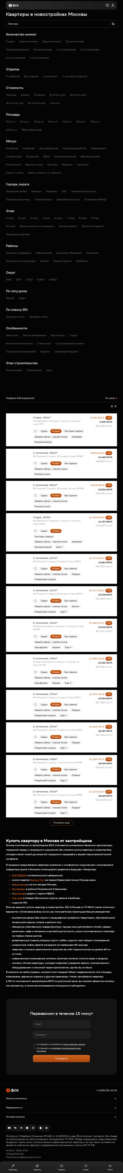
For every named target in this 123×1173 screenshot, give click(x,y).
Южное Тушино (62, 261)
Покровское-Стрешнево (21, 261)
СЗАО (29, 279)
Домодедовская (48, 148)
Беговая (52, 164)
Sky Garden (18, 889)
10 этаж (10, 226)
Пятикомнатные (42, 49)
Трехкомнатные (75, 41)
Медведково (98, 148)
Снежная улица (43, 199)
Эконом (55, 103)
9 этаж (95, 218)
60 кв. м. (53, 121)
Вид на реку (58, 335)
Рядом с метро (14, 172)
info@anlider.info (15, 1153)
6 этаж (58, 218)
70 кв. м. (67, 121)
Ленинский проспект (83, 191)
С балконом (44, 343)
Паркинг (45, 351)
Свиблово (83, 164)
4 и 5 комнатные (39, 57)
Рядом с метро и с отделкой (44, 172)
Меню (110, 1169)
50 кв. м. (39, 121)
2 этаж (10, 218)
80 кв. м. (81, 121)
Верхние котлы (34, 164)
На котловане (14, 370)
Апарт (22, 298)
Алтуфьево (12, 148)
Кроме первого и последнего (37, 226)
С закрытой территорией (21, 351)
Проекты (37, 1169)
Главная (61, 1169)
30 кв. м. (11, 121)
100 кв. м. (11, 129)
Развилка (51, 191)
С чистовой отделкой (74, 76)
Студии (10, 41)
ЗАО (18, 279)
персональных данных (74, 1044)
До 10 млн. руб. (15, 103)
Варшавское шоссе (68, 199)
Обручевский (44, 252)
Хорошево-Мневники (69, 252)
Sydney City (37, 880)
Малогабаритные (32, 129)
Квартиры (13, 1169)
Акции (85, 1169)
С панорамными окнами (70, 343)
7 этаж (70, 218)
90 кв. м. (95, 121)
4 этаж (34, 218)
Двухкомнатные (52, 41)
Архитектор (20, 884)
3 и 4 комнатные (15, 57)
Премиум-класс (15, 316)
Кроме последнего (93, 226)
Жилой (10, 298)
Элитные (11, 94)
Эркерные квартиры (18, 234)
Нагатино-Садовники (18, 252)
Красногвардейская (75, 148)
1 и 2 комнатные (66, 49)
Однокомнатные (28, 41)
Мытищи (36, 191)
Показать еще (61, 822)
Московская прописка (19, 343)
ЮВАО (53, 279)
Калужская (32, 156)
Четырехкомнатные (17, 49)
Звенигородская (90, 156)
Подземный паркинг (66, 351)
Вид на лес (12, 335)
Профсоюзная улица (18, 199)
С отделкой (13, 76)
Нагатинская (13, 164)
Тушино (44, 261)
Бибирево (29, 148)
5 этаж (46, 218)
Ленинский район (16, 191)
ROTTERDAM (19, 875)
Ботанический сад (65, 156)
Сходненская (14, 156)
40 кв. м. (25, 121)
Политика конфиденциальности (23, 1157)
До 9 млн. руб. (78, 94)
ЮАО (9, 279)
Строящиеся (34, 370)
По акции (39, 94)
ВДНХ (46, 156)
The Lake (17, 898)
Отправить (61, 1058)
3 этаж (22, 218)
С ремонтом (50, 76)
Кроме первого (68, 226)
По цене (110, 398)
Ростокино (92, 252)
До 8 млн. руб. (58, 94)
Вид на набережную (34, 335)
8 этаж (83, 218)
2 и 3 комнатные (89, 49)
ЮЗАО (41, 279)
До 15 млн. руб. (37, 103)
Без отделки (31, 76)
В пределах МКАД (95, 199)
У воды (73, 335)
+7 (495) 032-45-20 (106, 1090)
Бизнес (25, 94)
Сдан (49, 370)
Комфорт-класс (39, 316)
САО (64, 191)
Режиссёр (19, 893)
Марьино (67, 164)
